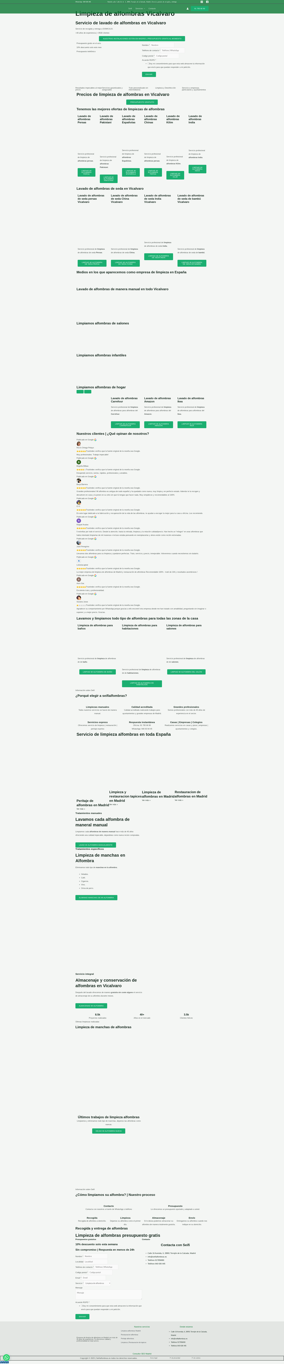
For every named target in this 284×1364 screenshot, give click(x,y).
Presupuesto (175, 1206)
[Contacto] (108, 1202)
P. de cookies (196, 1358)
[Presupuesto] (175, 1202)
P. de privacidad (175, 1358)
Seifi (130, 9)
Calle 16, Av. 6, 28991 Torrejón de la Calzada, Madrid (133, 2)
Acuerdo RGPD (149, 60)
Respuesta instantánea (142, 722)
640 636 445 (87, 2)
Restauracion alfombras (129, 1335)
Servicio (79, 1283)
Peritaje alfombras (127, 1338)
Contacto (152, 9)
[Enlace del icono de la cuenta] (188, 9)
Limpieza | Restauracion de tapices (133, 1342)
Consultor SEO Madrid (142, 1354)
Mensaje (78, 1288)
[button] (144, 8)
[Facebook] (207, 2)
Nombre (146, 45)
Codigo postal (148, 56)
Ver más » (81, 809)
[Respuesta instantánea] (142, 718)
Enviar (149, 74)
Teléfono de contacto (151, 50)
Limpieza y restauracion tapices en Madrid (125, 796)
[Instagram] (201, 2)
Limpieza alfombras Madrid (131, 1331)
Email (78, 1278)
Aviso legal (153, 1358)
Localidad (79, 1262)
